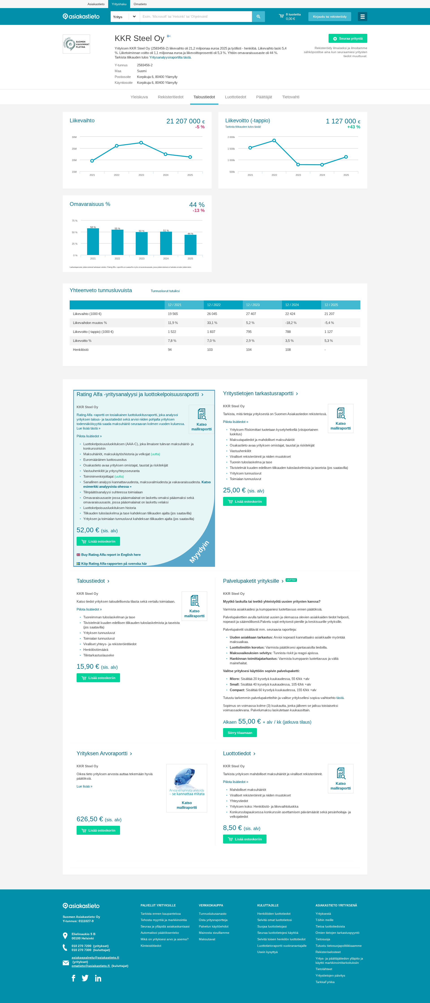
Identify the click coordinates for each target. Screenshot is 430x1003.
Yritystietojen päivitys (330, 975)
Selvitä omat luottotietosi (274, 920)
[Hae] (258, 16)
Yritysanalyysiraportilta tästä (170, 57)
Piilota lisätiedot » (89, 436)
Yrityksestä (323, 913)
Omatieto (140, 4)
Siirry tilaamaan (240, 733)
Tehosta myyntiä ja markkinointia (164, 920)
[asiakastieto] (86, 17)
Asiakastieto (96, 4)
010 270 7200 (90, 946)
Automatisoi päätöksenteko (160, 932)
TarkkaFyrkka (325, 982)
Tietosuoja (323, 939)
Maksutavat (207, 939)
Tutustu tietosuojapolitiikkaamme (339, 945)
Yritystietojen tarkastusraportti (258, 393)
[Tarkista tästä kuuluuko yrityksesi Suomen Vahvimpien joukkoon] (76, 52)
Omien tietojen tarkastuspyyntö (337, 932)
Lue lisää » (84, 786)
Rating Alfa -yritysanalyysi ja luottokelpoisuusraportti (138, 394)
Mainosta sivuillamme (214, 932)
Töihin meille (324, 920)
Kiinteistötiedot (151, 945)
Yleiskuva (139, 97)
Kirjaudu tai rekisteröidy (329, 16)
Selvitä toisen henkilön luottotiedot (281, 939)
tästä (340, 698)
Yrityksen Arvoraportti (102, 753)
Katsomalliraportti (201, 427)
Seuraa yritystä (351, 38)
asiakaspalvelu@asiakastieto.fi (95, 957)
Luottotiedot (235, 97)
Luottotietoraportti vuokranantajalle (282, 945)
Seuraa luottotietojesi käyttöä (277, 932)
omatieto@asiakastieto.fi (91, 966)
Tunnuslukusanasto (212, 913)
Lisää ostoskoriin (101, 541)
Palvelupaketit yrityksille (251, 581)
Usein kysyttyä (267, 952)
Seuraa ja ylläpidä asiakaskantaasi (165, 926)
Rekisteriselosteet (328, 952)
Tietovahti (290, 97)
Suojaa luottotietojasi (272, 926)
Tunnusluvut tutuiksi (165, 291)
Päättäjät (264, 97)
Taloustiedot (204, 97)
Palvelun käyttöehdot (213, 926)
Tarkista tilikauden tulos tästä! (243, 126)
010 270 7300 (91, 950)
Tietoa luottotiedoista (330, 926)
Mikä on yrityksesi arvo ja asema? (165, 939)
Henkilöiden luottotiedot (273, 913)
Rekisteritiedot (170, 97)
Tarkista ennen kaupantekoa (161, 913)
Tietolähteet (324, 969)
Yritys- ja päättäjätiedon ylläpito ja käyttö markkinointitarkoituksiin (339, 960)
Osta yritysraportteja (213, 920)
